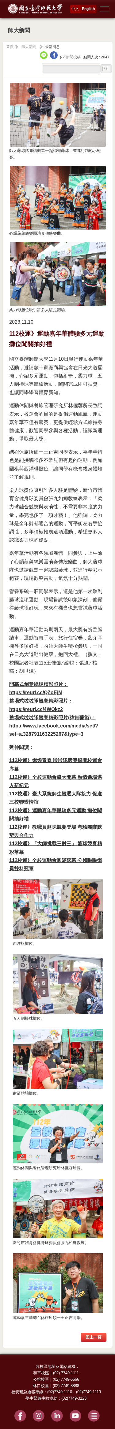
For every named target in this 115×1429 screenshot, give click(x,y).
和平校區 (41, 1373)
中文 (75, 9)
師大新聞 (28, 47)
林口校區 (41, 1385)
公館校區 (41, 1379)
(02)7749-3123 (73, 1398)
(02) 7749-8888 (66, 1385)
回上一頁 (94, 1337)
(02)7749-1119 (88, 1392)
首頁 (9, 47)
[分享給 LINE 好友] (44, 57)
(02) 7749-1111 (66, 1373)
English (88, 9)
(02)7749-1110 (59, 1392)
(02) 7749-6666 (66, 1379)
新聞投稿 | (74, 57)
